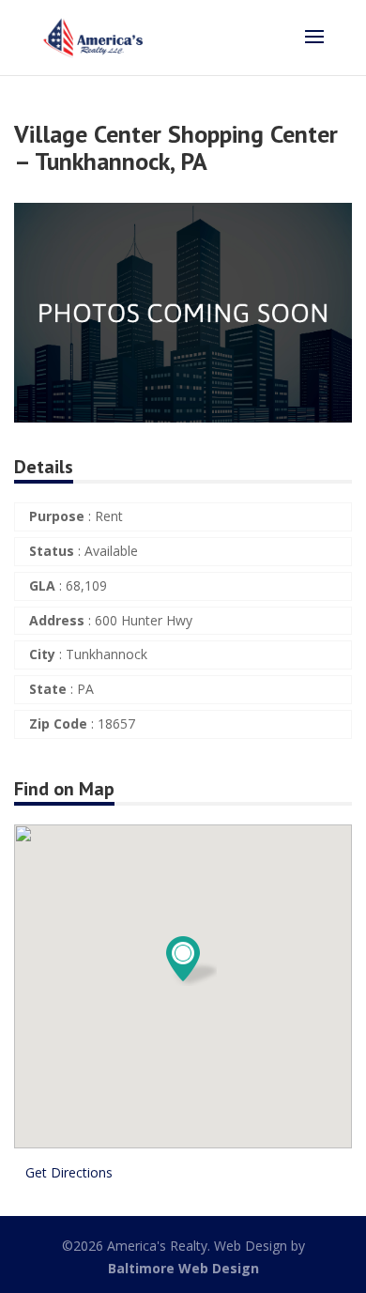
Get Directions (69, 1172)
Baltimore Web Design (183, 1268)
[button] (335, 220)
